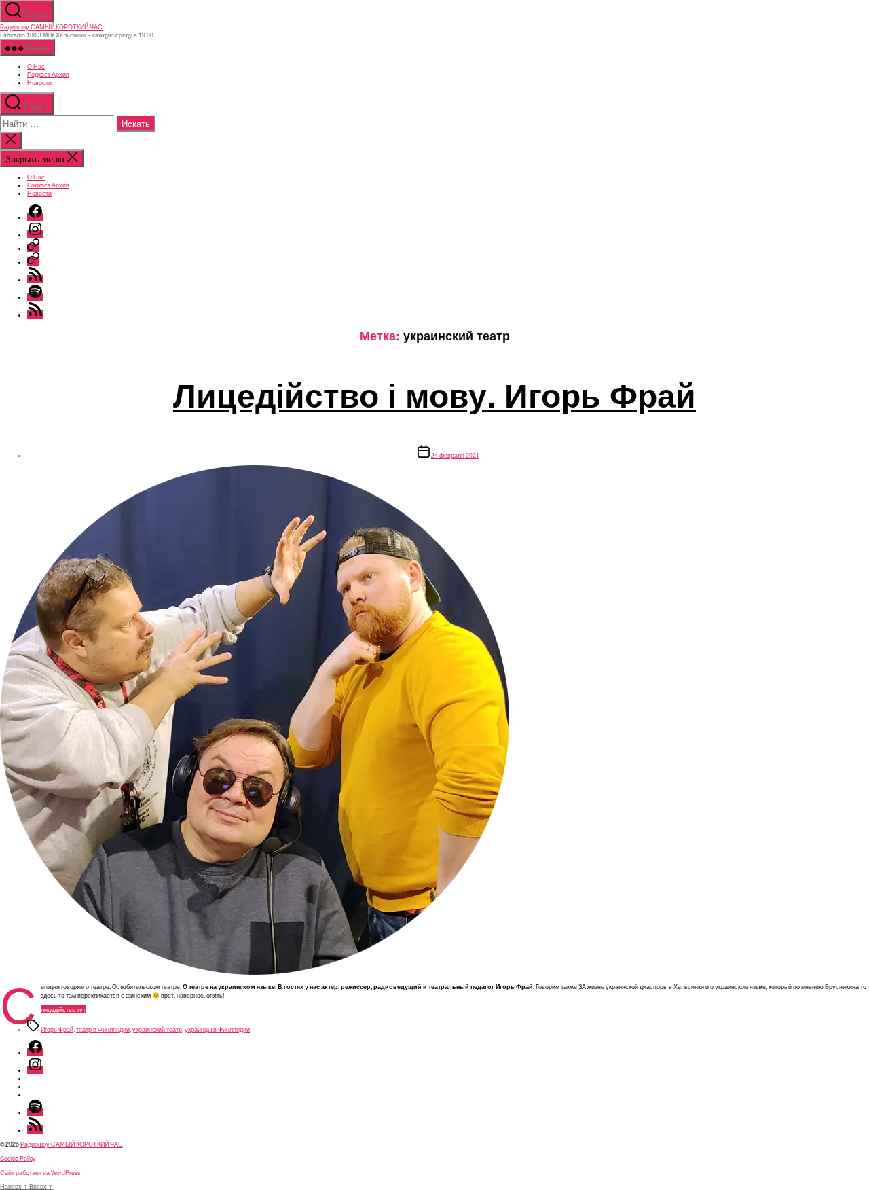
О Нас (36, 66)
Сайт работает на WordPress (40, 1172)
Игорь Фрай (57, 1029)
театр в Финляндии (103, 1029)
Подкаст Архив (48, 74)
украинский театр (157, 1029)
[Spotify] (35, 297)
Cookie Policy (17, 1158)
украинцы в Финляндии (217, 1029)
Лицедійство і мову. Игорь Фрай (434, 394)
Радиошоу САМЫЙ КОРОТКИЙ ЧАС (51, 26)
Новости (39, 82)
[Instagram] (35, 234)
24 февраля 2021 (455, 455)
